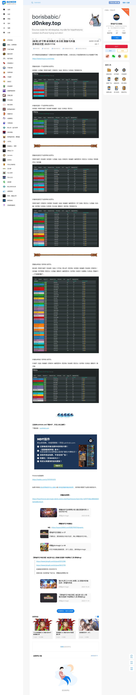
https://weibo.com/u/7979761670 (44, 480)
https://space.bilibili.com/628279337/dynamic (67, 527)
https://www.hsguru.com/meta (43, 59)
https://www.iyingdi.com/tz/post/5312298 (50, 561)
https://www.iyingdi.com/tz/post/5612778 (50, 565)
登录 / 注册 (126, 3)
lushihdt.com (44, 428)
